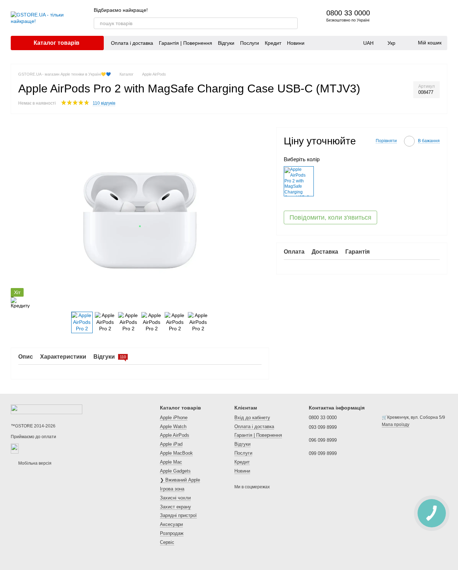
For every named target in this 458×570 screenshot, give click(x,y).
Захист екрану (175, 506)
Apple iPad (171, 444)
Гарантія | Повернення (185, 43)
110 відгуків (104, 103)
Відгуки (226, 43)
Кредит (273, 43)
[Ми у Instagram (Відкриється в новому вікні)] (286, 10)
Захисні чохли (175, 497)
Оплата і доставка (132, 43)
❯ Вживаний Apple (180, 480)
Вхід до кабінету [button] (252, 417)
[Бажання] (423, 18)
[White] (299, 182)
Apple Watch (173, 426)
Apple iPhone (173, 417)
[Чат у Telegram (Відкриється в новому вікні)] (295, 10)
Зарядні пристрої (178, 515)
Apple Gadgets (175, 471)
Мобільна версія (34, 463)
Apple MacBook (176, 453)
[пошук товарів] (292, 23)
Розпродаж (172, 533)
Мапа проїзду (395, 424)
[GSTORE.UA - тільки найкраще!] (46, 409)
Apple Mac (171, 462)
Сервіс (167, 542)
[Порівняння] (404, 18)
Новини (295, 43)
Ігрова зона (172, 489)
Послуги (249, 43)
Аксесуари (171, 524)
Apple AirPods (174, 435)
